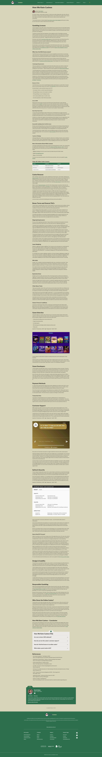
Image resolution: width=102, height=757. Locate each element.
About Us (38, 734)
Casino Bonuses (49, 2)
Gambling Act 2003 (44, 47)
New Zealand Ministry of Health (39, 589)
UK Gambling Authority (49, 167)
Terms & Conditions (26, 736)
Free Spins (64, 736)
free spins (48, 186)
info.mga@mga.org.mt (39, 153)
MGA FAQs (53, 86)
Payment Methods (70, 2)
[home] (16, 2)
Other (84, 2)
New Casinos (65, 734)
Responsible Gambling (59, 2)
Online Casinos (40, 2)
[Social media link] (34, 693)
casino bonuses (58, 181)
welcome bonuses (42, 185)
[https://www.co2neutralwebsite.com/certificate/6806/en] (59, 747)
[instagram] (77, 738)
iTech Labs (39, 80)
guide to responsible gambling (51, 593)
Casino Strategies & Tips (66, 739)
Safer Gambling (53, 131)
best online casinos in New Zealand (54, 20)
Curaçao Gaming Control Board (50, 169)
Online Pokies (65, 737)
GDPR (41, 103)
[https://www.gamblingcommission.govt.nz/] (43, 747)
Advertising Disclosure (27, 734)
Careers (38, 737)
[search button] (90, 2)
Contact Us (51, 734)
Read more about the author (33, 702)
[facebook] (77, 733)
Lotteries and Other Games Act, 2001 (57, 146)
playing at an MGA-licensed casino (46, 60)
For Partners (52, 736)
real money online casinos (46, 39)
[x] (77, 735)
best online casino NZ (61, 616)
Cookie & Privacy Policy (27, 737)
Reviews (78, 2)
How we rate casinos (40, 739)
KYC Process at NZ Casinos (64, 556)
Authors (38, 736)
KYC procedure (52, 739)
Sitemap (25, 739)
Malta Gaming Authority (64, 68)
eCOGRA (34, 80)
